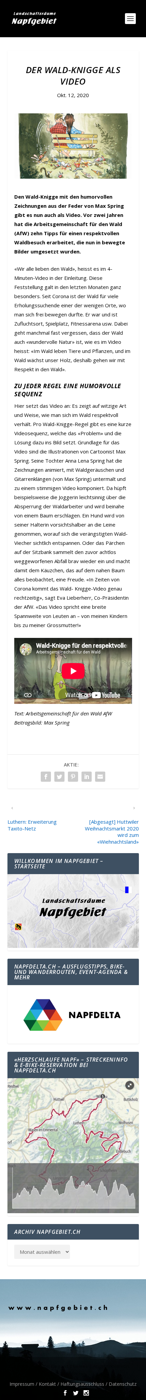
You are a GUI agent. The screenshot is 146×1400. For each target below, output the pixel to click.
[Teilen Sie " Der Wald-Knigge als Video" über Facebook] (46, 776)
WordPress (73, 1374)
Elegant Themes (69, 1366)
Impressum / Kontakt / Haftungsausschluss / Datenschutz (73, 1384)
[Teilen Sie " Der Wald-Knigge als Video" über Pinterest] (73, 776)
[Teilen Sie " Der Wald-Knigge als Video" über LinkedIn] (86, 776)
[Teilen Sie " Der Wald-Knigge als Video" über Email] (100, 776)
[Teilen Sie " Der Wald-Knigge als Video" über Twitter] (59, 776)
